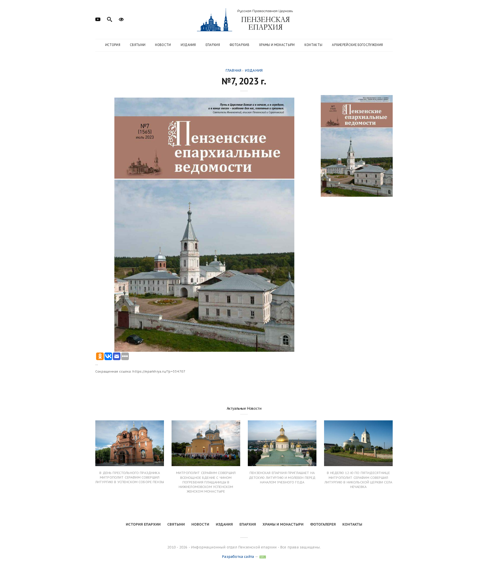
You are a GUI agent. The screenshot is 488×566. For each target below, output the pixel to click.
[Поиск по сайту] (109, 19)
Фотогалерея (323, 524)
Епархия (213, 45)
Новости (163, 45)
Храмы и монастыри (277, 45)
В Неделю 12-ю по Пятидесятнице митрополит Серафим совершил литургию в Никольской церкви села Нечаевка (358, 480)
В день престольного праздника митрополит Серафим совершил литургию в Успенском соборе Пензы (129, 477)
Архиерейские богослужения (357, 45)
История (112, 45)
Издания (188, 45)
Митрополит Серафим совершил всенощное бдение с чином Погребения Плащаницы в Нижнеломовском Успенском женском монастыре (206, 482)
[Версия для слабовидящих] (121, 19)
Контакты (313, 45)
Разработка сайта (238, 556)
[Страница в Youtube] (97, 19)
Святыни (137, 45)
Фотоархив (239, 45)
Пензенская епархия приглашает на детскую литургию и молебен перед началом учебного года (282, 477)
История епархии (143, 524)
